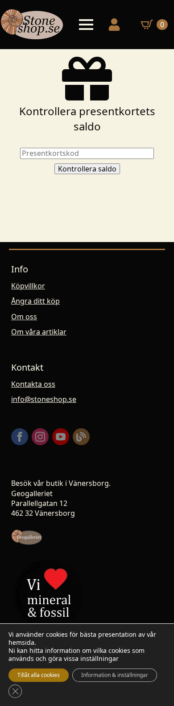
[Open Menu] (86, 24)
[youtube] (60, 436)
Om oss (24, 317)
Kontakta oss (33, 384)
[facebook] (19, 436)
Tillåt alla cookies (38, 675)
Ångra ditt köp (35, 301)
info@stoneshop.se (43, 399)
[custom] (81, 436)
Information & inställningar (114, 675)
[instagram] (40, 436)
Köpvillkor (28, 286)
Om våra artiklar (38, 332)
